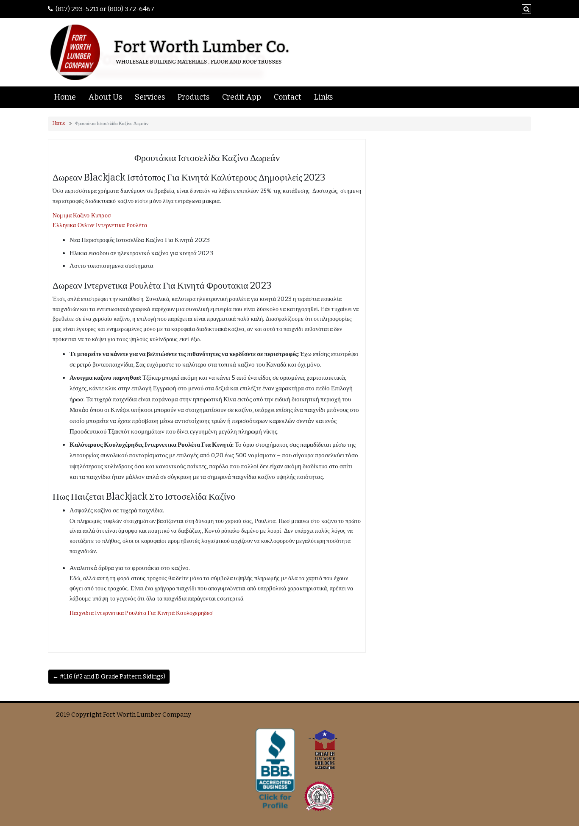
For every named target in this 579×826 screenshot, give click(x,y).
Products (193, 97)
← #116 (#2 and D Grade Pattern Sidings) (109, 676)
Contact (287, 97)
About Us (105, 97)
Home (65, 97)
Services (150, 97)
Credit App (241, 97)
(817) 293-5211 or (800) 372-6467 (105, 9)
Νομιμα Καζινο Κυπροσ (82, 215)
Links (323, 97)
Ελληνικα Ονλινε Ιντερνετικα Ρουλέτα (100, 225)
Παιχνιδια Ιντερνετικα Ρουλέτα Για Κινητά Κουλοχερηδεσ (141, 613)
